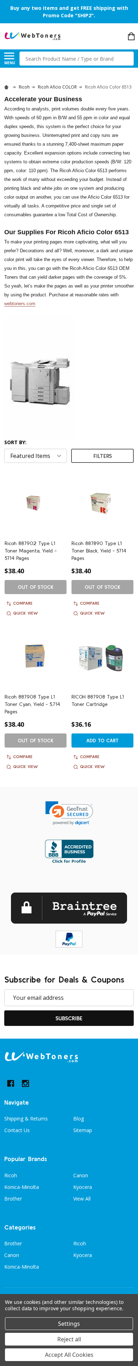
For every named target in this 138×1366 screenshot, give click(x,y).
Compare (23, 603)
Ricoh (10, 1175)
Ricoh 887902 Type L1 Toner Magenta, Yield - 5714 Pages (31, 550)
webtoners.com (19, 303)
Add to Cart (102, 740)
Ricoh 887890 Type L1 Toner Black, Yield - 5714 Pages (98, 550)
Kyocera (82, 1187)
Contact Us (17, 1130)
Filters (102, 456)
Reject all (69, 1339)
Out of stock (35, 587)
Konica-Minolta (21, 1187)
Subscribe (69, 1018)
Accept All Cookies (69, 1355)
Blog (78, 1118)
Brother (13, 1198)
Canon (80, 1175)
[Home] (7, 87)
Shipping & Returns (26, 1118)
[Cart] (131, 36)
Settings (69, 1324)
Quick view (25, 613)
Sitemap (82, 1130)
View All (82, 1198)
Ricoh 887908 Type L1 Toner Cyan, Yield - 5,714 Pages (32, 704)
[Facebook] (10, 1083)
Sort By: (15, 442)
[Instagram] (25, 1083)
